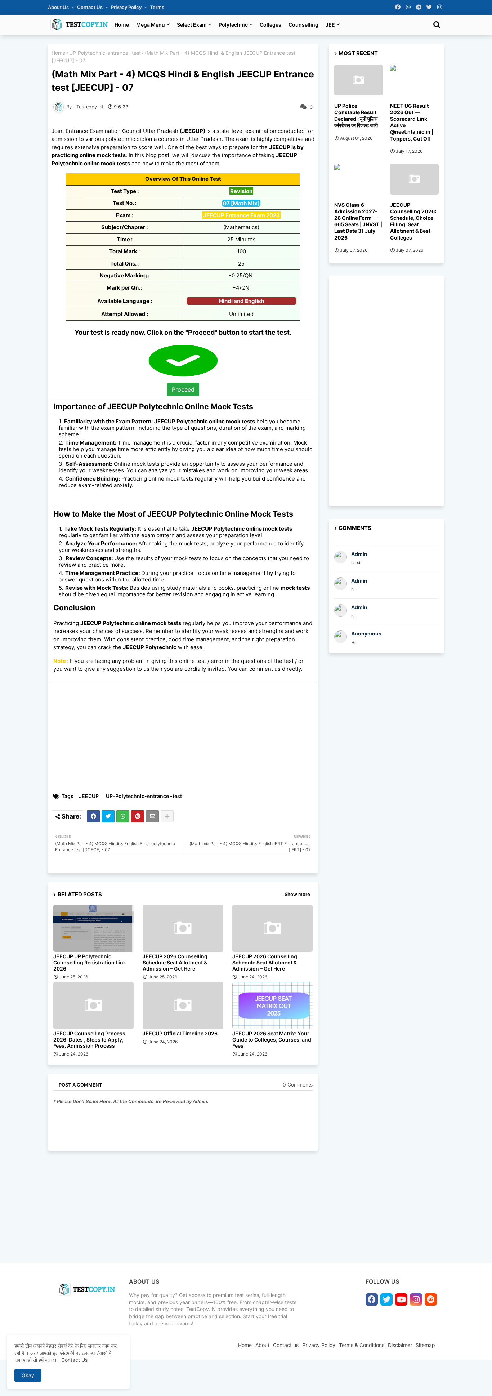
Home (122, 25)
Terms (157, 7)
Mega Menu (150, 25)
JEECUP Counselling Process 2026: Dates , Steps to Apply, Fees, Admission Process (89, 1039)
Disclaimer (400, 1345)
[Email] (152, 816)
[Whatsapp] (122, 816)
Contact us (90, 7)
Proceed (183, 389)
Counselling (303, 25)
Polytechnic (233, 25)
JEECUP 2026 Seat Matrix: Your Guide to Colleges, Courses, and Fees (271, 1039)
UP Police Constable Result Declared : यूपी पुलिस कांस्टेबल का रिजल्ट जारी (356, 116)
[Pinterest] (137, 816)
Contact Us (74, 1360)
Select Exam (192, 25)
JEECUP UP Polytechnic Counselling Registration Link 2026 (89, 962)
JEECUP (89, 796)
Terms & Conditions (361, 1345)
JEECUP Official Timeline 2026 (180, 1033)
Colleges (270, 25)
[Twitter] (108, 816)
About (262, 1345)
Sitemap (425, 1345)
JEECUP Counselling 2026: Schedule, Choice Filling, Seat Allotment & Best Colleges (413, 221)
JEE (330, 25)
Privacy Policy (127, 7)
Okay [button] (28, 1375)
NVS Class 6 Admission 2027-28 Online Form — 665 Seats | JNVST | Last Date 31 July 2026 (358, 221)
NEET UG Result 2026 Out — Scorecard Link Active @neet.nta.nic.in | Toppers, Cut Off (411, 122)
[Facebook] (93, 816)
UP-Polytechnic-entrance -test (105, 53)
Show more (297, 894)
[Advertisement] (187, 736)
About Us (59, 7)
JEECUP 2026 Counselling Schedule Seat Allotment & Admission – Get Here (175, 962)
